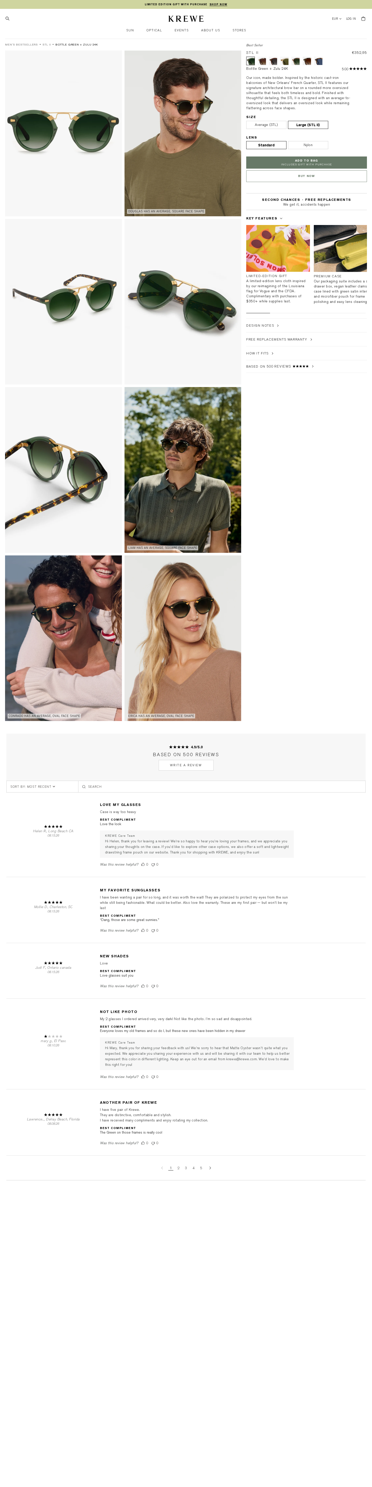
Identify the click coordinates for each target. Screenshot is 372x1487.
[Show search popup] (9, 19)
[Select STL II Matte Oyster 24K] (262, 61)
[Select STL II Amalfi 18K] (296, 61)
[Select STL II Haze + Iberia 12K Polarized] (284, 61)
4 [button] (194, 1168)
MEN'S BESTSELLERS (21, 44)
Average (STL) (266, 125)
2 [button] (178, 1168)
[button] (130, 30)
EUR (335, 18)
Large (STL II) (308, 125)
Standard (266, 145)
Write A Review (186, 765)
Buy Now (306, 176)
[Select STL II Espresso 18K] (273, 61)
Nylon (308, 145)
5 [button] (201, 1168)
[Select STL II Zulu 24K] (307, 61)
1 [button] (171, 1168)
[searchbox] (221, 786)
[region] (186, 4)
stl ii (47, 44)
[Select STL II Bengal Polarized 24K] (318, 61)
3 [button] (186, 1168)
